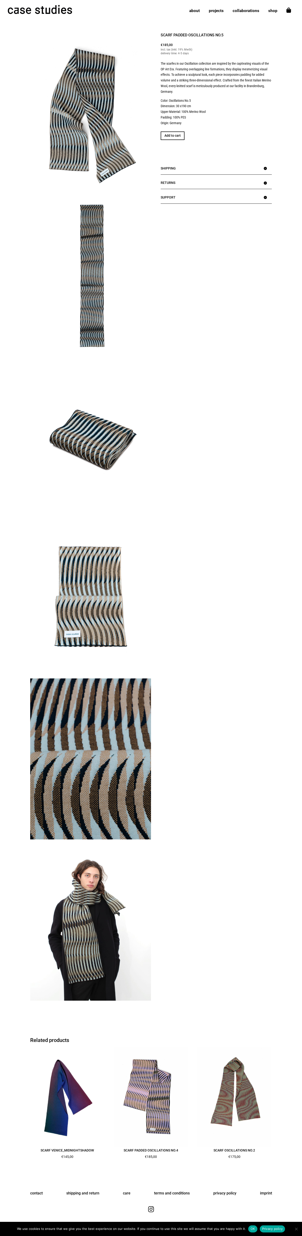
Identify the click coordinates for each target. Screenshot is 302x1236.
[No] (296, 1229)
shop (272, 11)
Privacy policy (272, 1229)
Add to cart (172, 135)
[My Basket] (288, 14)
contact (36, 1193)
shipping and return (82, 1193)
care (126, 1193)
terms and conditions (172, 1193)
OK (253, 1229)
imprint (266, 1193)
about (194, 11)
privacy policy (224, 1193)
